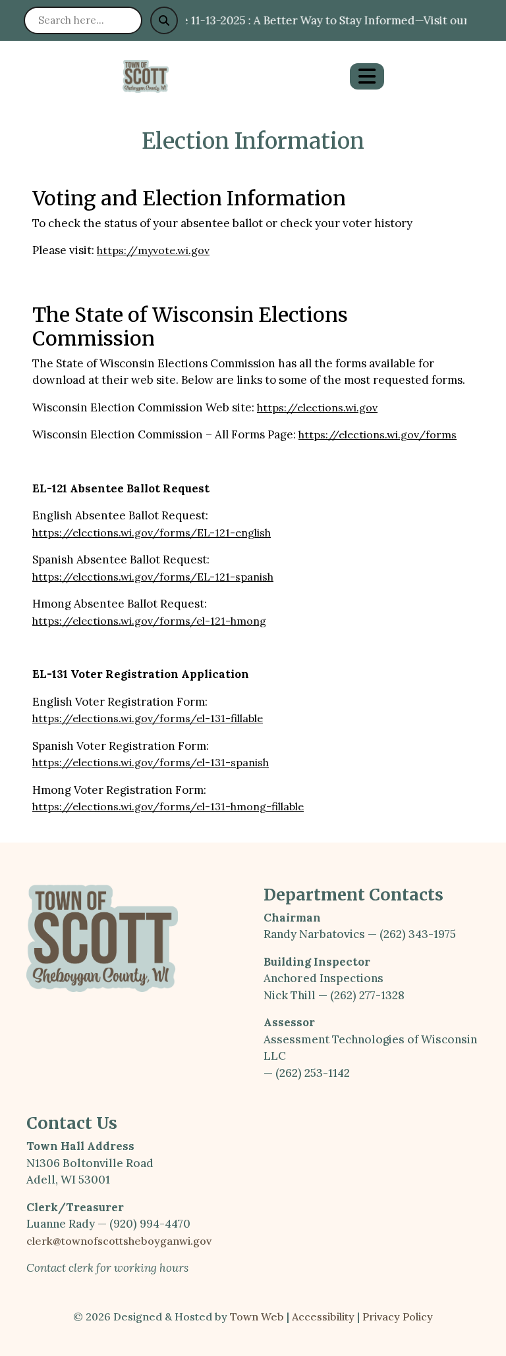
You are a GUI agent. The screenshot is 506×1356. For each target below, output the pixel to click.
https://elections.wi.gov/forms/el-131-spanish (150, 762)
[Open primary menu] (367, 76)
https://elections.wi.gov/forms (377, 434)
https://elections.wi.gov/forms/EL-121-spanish (152, 576)
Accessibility (323, 1316)
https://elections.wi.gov (317, 407)
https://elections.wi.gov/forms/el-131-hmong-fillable (168, 806)
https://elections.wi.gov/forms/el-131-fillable (147, 718)
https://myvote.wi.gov (153, 250)
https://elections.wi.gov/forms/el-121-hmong (149, 620)
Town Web (257, 1316)
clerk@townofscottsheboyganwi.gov (118, 1240)
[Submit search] (164, 20)
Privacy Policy (397, 1316)
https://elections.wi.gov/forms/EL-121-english (151, 532)
